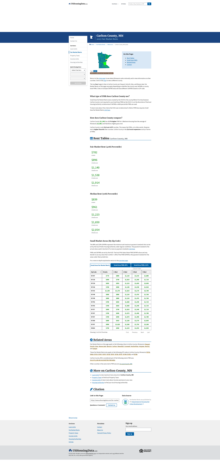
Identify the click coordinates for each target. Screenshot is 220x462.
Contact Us (73, 41)
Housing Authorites (98, 383)
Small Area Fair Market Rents (100, 265)
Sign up (129, 434)
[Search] (149, 3)
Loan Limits (73, 49)
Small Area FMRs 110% (141, 265)
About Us (100, 430)
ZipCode (94, 272)
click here (107, 110)
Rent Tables (130, 58)
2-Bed (125, 272)
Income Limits (74, 59)
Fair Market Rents (100, 44)
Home (92, 44)
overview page (123, 261)
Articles (71, 442)
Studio (105, 272)
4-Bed (144, 272)
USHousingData (79, 4)
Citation (129, 65)
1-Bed (115, 272)
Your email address (131, 426)
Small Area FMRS (132, 60)
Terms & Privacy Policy (104, 433)
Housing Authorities (76, 62)
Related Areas (131, 62)
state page (102, 78)
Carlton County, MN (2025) (121, 44)
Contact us (111, 405)
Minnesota (110, 44)
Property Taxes (75, 56)
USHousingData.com (91, 453)
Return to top (73, 418)
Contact (99, 427)
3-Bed (135, 272)
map (104, 80)
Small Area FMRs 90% (121, 265)
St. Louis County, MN (125, 364)
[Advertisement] (110, 19)
